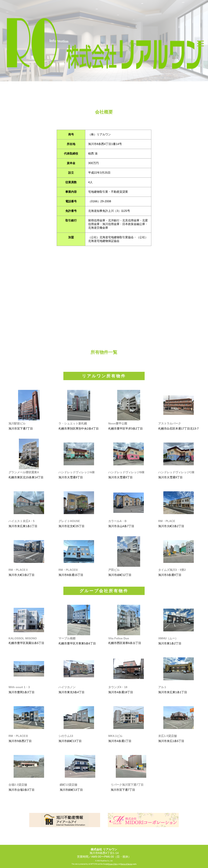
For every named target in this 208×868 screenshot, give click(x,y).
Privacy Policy (113, 864)
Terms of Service (126, 864)
